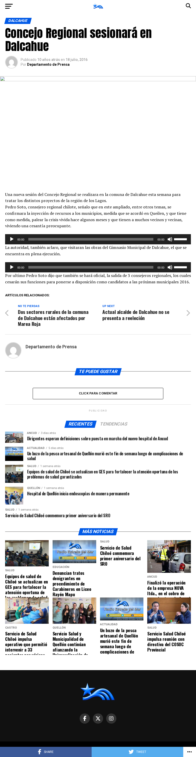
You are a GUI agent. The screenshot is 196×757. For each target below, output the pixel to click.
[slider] (181, 238)
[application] (98, 239)
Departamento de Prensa (48, 64)
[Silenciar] (170, 239)
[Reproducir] (11, 239)
